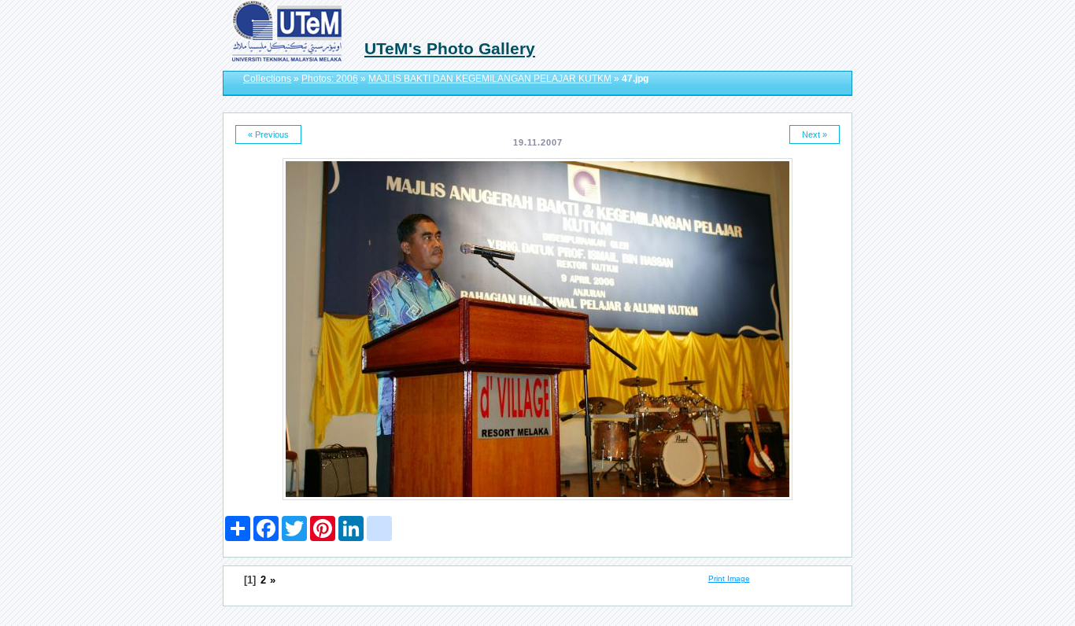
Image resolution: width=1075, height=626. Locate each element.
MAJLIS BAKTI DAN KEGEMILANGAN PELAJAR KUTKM (489, 78)
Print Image (729, 578)
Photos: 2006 (329, 78)
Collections (267, 78)
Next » (814, 134)
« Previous (268, 134)
